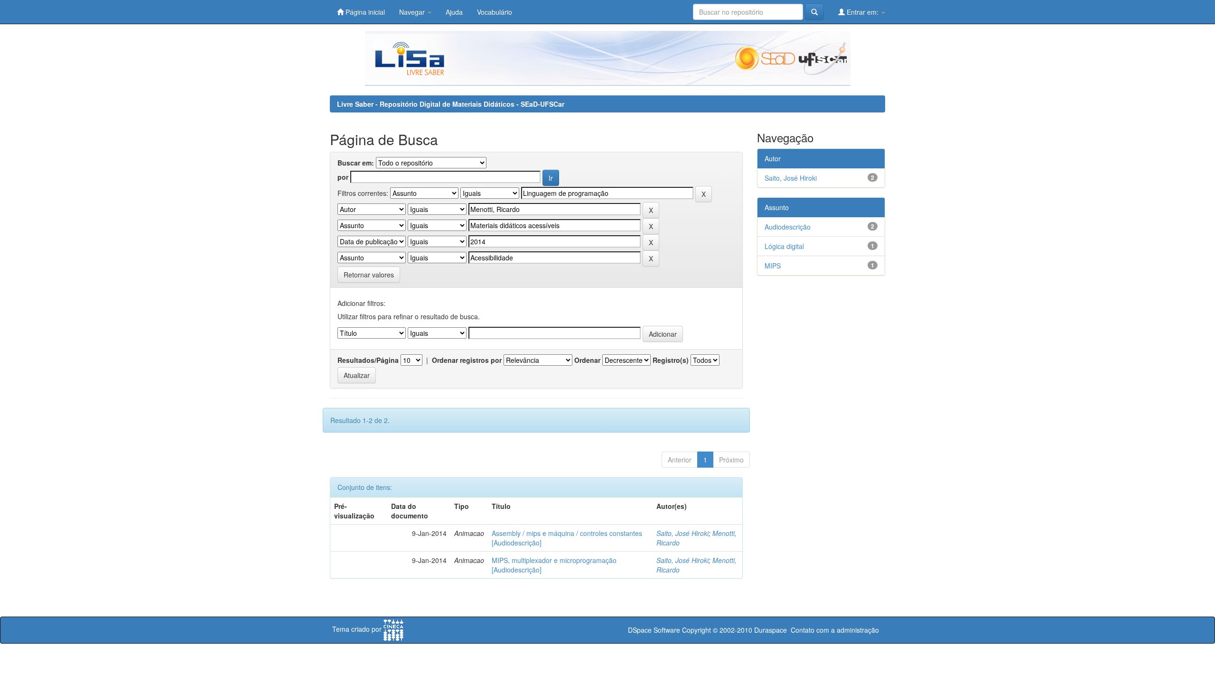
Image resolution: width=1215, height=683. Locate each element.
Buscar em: (355, 162)
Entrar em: (862, 12)
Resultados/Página (368, 360)
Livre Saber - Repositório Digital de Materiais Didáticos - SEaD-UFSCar (450, 104)
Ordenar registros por (467, 360)
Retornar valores (369, 274)
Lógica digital (784, 246)
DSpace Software (654, 630)
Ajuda (454, 12)
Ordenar (587, 360)
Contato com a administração (835, 630)
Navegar (413, 12)
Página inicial (364, 12)
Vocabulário (494, 12)
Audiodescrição (788, 226)
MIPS (773, 265)
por (342, 177)
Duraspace (770, 630)
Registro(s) (671, 360)
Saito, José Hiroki (682, 533)
